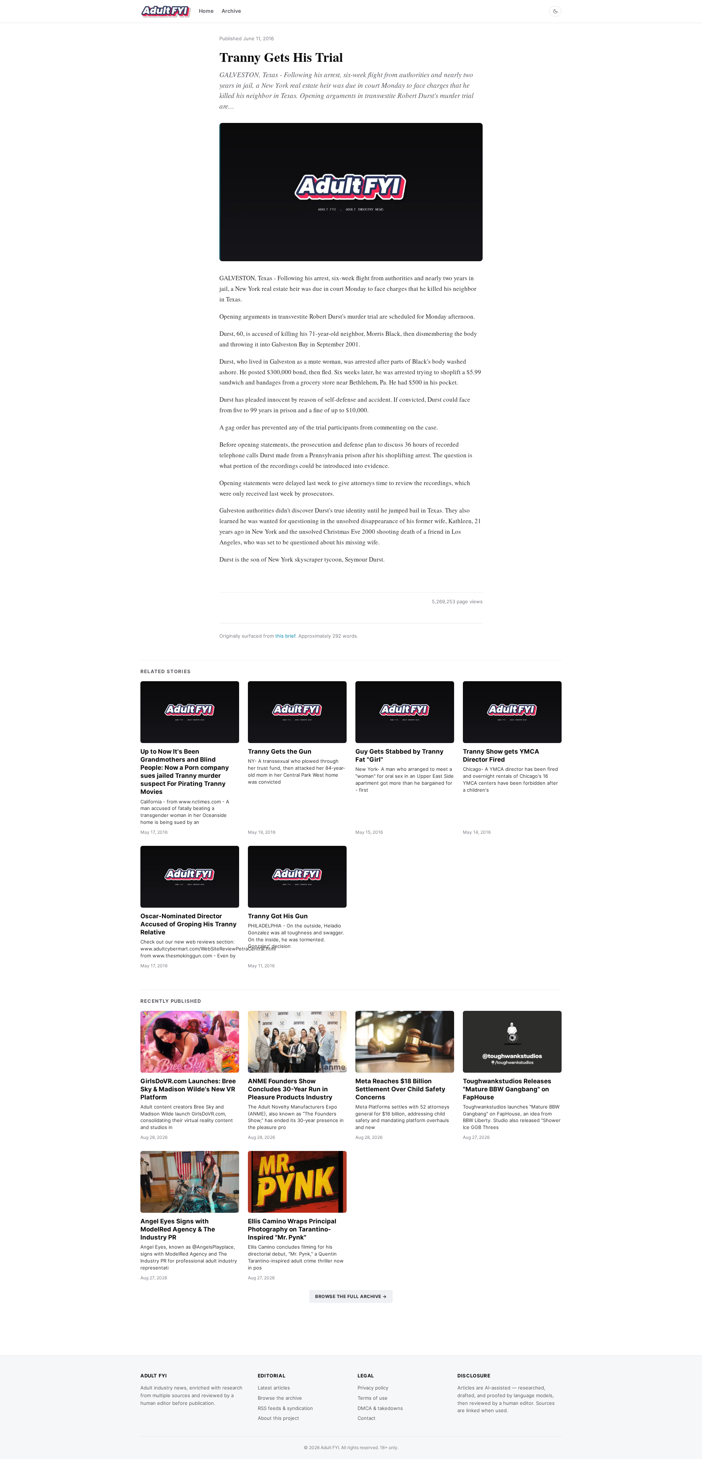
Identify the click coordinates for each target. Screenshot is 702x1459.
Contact (366, 1418)
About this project (278, 1418)
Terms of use (373, 1398)
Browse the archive (280, 1398)
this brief (285, 636)
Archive (231, 11)
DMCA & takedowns (380, 1408)
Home (206, 11)
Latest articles (274, 1388)
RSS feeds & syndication (285, 1408)
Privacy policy (373, 1388)
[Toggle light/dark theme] (555, 11)
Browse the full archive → (351, 1296)
